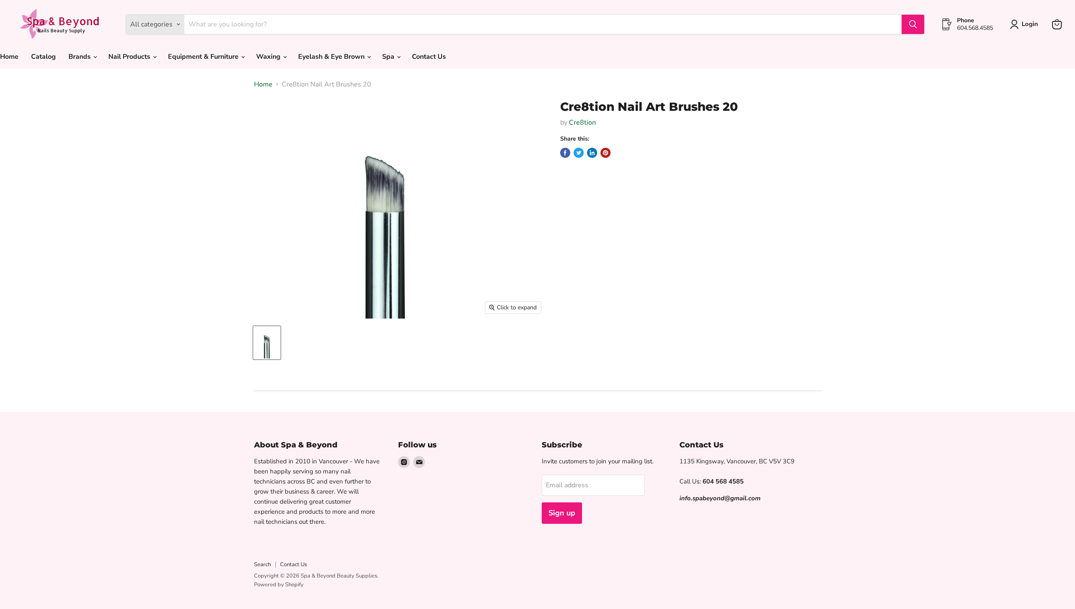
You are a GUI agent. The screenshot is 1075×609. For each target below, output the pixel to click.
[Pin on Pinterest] (605, 153)
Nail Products (130, 56)
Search (262, 564)
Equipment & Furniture (204, 56)
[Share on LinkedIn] (592, 153)
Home (263, 84)
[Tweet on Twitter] (579, 153)
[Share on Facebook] (565, 153)
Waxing (269, 56)
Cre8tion (582, 122)
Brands (80, 56)
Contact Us (429, 56)
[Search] (913, 24)
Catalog (43, 56)
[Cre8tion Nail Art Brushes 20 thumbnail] (267, 342)
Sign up (561, 513)
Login (1030, 24)
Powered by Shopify (279, 584)
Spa (389, 56)
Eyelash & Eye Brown (332, 56)
